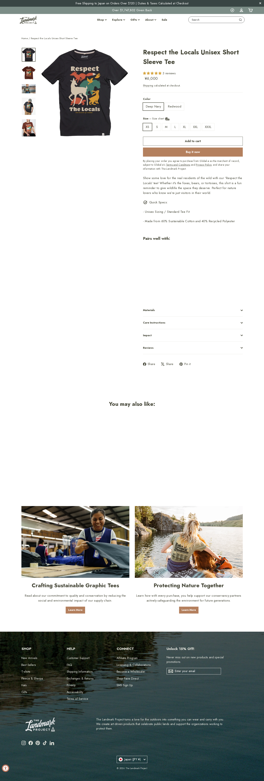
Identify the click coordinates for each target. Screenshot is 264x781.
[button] (153, 73)
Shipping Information (80, 672)
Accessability (75, 692)
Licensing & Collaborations (134, 665)
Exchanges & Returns (80, 678)
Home (24, 38)
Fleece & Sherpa (32, 678)
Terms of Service (77, 699)
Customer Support (78, 658)
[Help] (232, 10)
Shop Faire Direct (128, 678)
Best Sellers (28, 665)
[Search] (240, 20)
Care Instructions (154, 323)
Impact (147, 335)
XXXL (208, 127)
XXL (195, 127)
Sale (164, 20)
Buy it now (193, 152)
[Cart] (250, 10)
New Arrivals (29, 658)
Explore (117, 20)
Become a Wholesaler (131, 672)
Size (154, 119)
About (149, 20)
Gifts (133, 20)
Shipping (148, 85)
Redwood (174, 106)
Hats (24, 685)
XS (147, 127)
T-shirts (25, 672)
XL (184, 127)
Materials (149, 310)
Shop (100, 20)
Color (146, 99)
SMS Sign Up (125, 685)
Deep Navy (153, 106)
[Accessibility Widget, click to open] (5, 768)
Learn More (75, 610)
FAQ (69, 665)
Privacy (71, 685)
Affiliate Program (127, 658)
